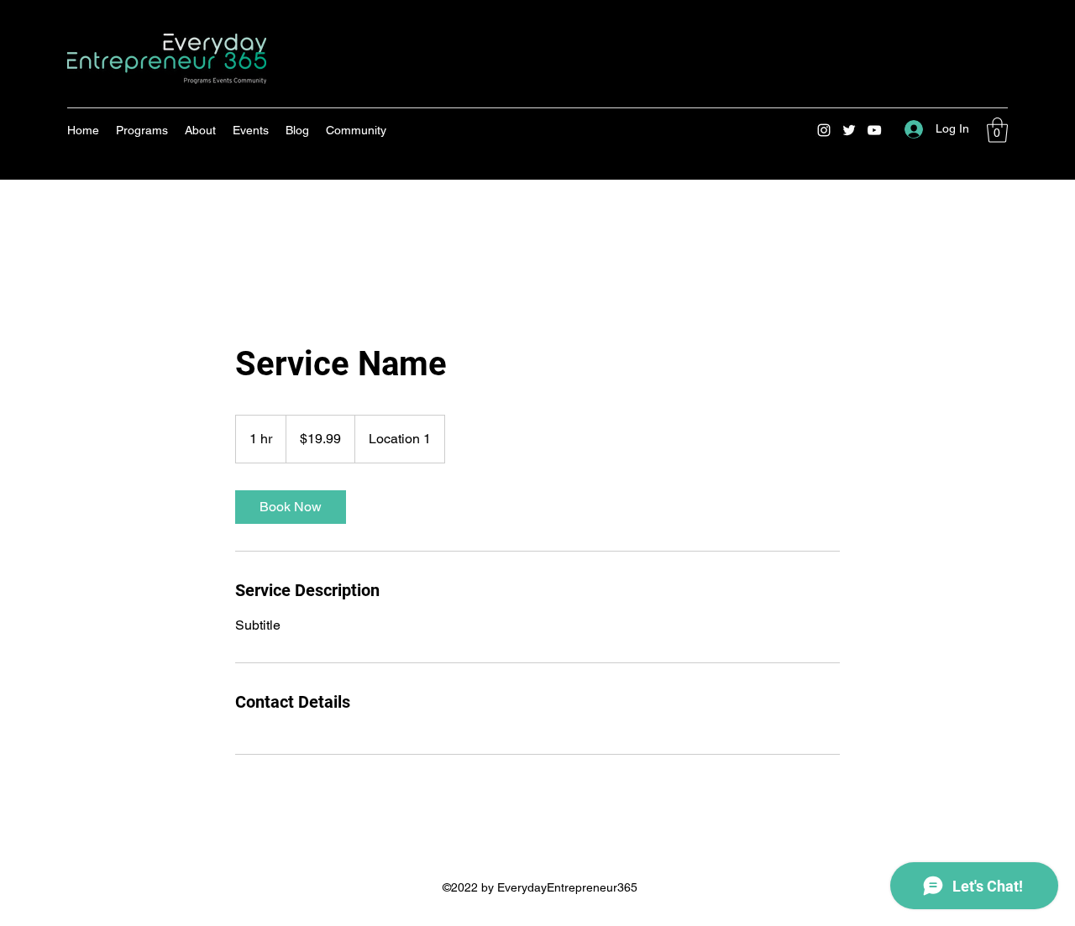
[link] (290, 507)
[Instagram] (823, 130)
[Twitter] (849, 130)
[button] (997, 130)
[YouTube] (874, 130)
